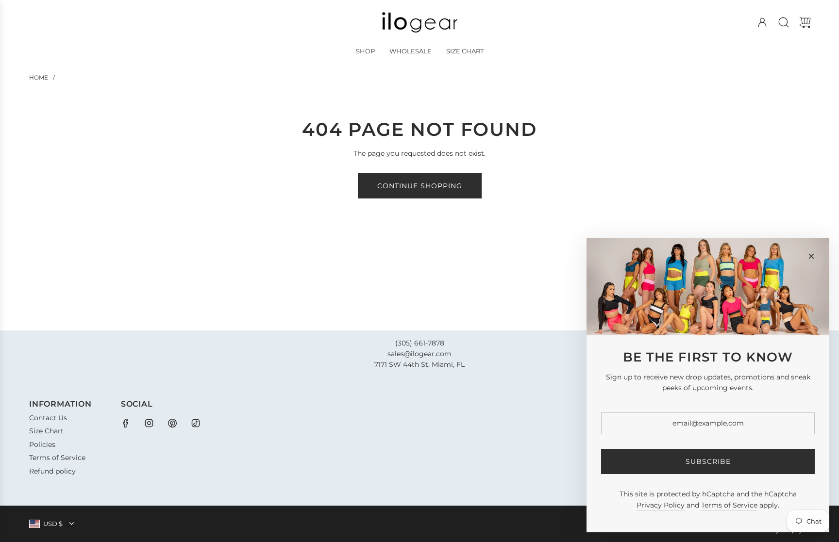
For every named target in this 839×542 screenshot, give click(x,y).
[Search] (783, 22)
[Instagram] (149, 423)
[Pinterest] (172, 423)
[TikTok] (195, 423)
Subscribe (708, 461)
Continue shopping (419, 185)
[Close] (811, 256)
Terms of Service (729, 505)
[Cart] (805, 22)
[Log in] (762, 22)
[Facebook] (125, 423)
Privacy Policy (661, 505)
